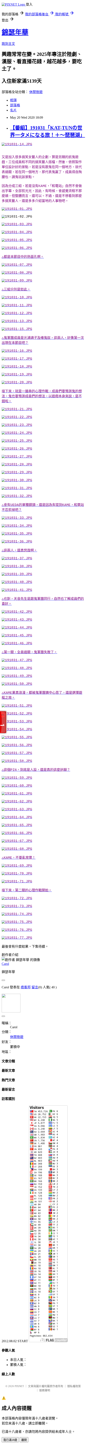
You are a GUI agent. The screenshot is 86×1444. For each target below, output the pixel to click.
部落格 (15, 105)
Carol (5, 964)
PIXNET (19, 1386)
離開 (24, 1440)
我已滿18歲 (10, 1440)
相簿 (13, 100)
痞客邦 (26, 987)
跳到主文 (8, 44)
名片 (13, 110)
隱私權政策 (74, 1386)
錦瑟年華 (15, 32)
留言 (35, 987)
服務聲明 (44, 1390)
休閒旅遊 (36, 92)
